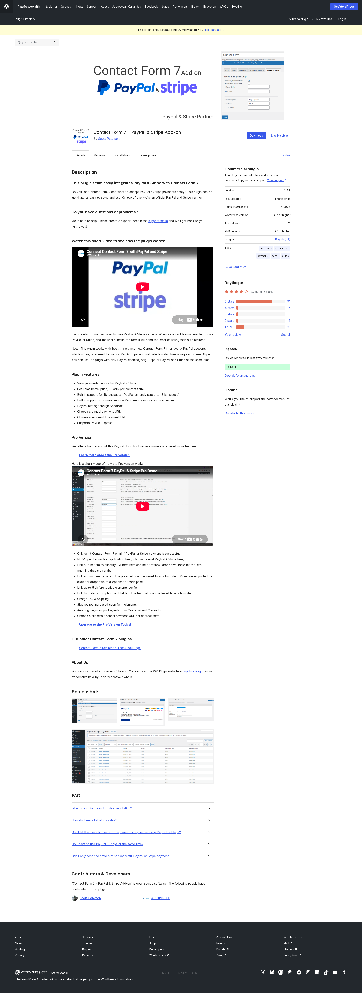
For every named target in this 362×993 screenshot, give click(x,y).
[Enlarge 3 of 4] (209, 703)
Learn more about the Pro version (104, 455)
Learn (152, 937)
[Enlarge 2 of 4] (160, 703)
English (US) (282, 239)
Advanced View (236, 267)
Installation (122, 155)
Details (80, 155)
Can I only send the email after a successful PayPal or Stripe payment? (121, 856)
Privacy (19, 955)
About (19, 937)
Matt (288, 943)
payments (263, 255)
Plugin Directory (25, 19)
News (18, 943)
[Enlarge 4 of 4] (209, 734)
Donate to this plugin (239, 413)
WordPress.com (295, 937)
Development (147, 155)
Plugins (86, 949)
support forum (158, 221)
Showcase (88, 937)
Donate (222, 949)
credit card (266, 248)
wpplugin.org (192, 671)
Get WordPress (344, 6)
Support (154, 943)
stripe (285, 255)
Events (220, 943)
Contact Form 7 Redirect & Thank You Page (110, 648)
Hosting (20, 949)
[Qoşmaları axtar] (55, 42)
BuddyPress (293, 955)
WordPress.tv (159, 955)
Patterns (87, 955)
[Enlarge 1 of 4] (112, 703)
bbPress (290, 949)
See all (285, 334)
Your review (233, 334)
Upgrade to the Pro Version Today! (105, 624)
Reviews (100, 155)
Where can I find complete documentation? (102, 808)
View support (275, 180)
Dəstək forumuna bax (240, 375)
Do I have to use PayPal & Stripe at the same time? (107, 844)
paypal (275, 255)
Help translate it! (214, 29)
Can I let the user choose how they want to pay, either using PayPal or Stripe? (126, 832)
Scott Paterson (109, 139)
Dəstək (285, 155)
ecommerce (282, 248)
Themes (87, 943)
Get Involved (224, 937)
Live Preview (279, 135)
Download (256, 135)
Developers (156, 949)
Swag (221, 955)
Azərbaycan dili (60, 972)
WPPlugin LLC (160, 898)
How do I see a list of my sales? (94, 820)
